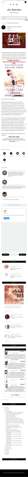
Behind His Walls (14, 384)
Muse (14, 379)
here (17, 141)
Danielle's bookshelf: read (15, 349)
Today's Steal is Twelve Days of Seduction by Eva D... (15, 423)
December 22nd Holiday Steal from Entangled (14, 419)
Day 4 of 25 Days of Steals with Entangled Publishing (13, 441)
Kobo (21, 138)
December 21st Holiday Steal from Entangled (16, 170)
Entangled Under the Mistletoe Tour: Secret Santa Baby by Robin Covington (13, 198)
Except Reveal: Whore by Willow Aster (13, 425)
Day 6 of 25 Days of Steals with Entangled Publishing (13, 437)
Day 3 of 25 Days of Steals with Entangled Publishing (13, 443)
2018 (6, 408)
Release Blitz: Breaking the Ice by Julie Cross (14, 413)
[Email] (17, 4)
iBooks (17, 138)
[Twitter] (10, 4)
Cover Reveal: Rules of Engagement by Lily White (15, 421)
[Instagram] (14, 4)
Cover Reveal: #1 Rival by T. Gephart (12, 426)
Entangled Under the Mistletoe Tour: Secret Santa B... (14, 428)
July (6, 450)
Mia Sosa (14, 371)
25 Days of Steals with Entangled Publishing (14, 444)
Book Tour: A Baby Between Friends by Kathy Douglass (15, 325)
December (8, 411)
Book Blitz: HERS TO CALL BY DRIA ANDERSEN (16, 315)
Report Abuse (5, 399)
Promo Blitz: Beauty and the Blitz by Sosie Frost (14, 412)
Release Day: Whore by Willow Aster (12, 414)
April (7, 454)
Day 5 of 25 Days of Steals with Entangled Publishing (13, 439)
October (7, 447)
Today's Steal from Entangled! (11, 429)
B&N (12, 138)
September (8, 448)
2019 (6, 407)
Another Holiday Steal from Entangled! (13, 430)
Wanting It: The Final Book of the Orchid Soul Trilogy (14, 352)
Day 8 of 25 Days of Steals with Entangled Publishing (13, 432)
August (7, 449)
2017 (6, 409)
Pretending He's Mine (14, 370)
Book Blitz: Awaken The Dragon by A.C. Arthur (13, 305)
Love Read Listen (14, 9)
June (7, 452)
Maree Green (14, 380)
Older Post (22, 254)
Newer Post (5, 254)
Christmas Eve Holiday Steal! (11, 417)
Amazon (6, 138)
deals (11, 30)
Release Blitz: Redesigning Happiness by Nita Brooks (15, 335)
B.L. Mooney (14, 385)
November (8, 446)
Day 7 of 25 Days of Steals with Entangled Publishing (13, 434)
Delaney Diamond (14, 362)
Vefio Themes (22, 472)
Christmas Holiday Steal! (10, 415)
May (7, 453)
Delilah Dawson (17, 353)
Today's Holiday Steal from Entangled (13, 418)
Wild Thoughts (14, 361)
